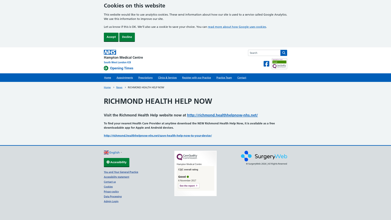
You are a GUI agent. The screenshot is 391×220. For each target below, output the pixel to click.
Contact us (110, 181)
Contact (241, 77)
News (119, 87)
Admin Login (111, 201)
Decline (127, 37)
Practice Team (224, 77)
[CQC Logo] (187, 159)
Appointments (125, 77)
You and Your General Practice (121, 172)
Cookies (108, 186)
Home (107, 77)
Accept (111, 37)
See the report (187, 185)
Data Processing (113, 196)
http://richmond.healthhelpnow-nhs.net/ (222, 115)
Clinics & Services (167, 77)
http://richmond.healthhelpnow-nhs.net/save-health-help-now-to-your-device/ (158, 135)
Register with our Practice (196, 77)
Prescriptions (145, 77)
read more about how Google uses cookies (237, 27)
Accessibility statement (116, 176)
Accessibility (118, 162)
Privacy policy (111, 191)
